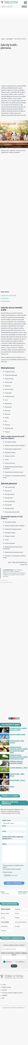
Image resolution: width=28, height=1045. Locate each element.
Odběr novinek (6, 987)
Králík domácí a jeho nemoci (17, 741)
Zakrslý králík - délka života (17, 775)
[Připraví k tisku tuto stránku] (19, 719)
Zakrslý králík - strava (17, 780)
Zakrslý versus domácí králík (8, 295)
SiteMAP (4, 995)
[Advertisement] (14, 23)
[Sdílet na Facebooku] (9, 719)
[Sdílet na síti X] (12, 719)
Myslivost (18, 909)
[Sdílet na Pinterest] (14, 719)
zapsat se (9, 962)
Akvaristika (4, 926)
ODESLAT (14, 966)
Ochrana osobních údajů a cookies (12, 993)
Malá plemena (5, 298)
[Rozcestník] (25, 2)
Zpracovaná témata (20, 922)
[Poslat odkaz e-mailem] (16, 719)
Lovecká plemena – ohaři (18, 768)
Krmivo (17, 913)
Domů (2, 38)
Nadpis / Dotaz (6, 820)
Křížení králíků (22, 892)
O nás (4, 984)
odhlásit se (21, 962)
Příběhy (17, 918)
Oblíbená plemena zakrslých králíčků (16, 762)
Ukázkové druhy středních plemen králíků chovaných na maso (18, 757)
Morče (12, 787)
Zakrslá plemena (5, 301)
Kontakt (17, 926)
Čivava (3, 892)
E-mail (4, 831)
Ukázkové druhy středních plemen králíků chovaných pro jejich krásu (18, 749)
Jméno (4, 826)
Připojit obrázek (7, 872)
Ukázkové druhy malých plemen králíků (18, 729)
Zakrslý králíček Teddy (17, 734)
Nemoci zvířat (5, 913)
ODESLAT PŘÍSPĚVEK (14, 883)
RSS (3, 998)
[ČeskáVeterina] (9, 4)
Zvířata (3, 918)
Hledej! (24, 6)
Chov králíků (9, 38)
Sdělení (4, 844)
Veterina (3, 931)
